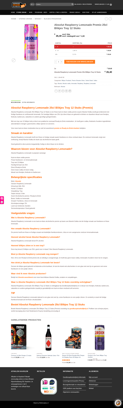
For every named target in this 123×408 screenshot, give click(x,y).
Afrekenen (92, 381)
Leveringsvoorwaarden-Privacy (73, 381)
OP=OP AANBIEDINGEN (99, 12)
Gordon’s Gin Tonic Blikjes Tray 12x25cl (97, 356)
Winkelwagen (93, 384)
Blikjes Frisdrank (52, 19)
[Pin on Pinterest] (66, 91)
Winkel (91, 388)
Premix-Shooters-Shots (78, 80)
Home (13, 12)
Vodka (95, 80)
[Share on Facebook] (56, 91)
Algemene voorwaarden (71, 392)
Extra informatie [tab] (28, 102)
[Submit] (72, 4)
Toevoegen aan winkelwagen (79, 62)
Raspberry (80, 83)
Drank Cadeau (75, 12)
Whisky (38, 19)
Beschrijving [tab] (16, 102)
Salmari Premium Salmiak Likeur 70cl (48, 355)
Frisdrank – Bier (41, 12)
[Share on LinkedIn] (69, 91)
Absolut (60, 83)
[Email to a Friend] (63, 91)
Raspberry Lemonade (90, 83)
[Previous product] (110, 18)
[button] (83, 4)
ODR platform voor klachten (72, 388)
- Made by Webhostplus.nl (41, 403)
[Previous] (11, 345)
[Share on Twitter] (59, 91)
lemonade (74, 83)
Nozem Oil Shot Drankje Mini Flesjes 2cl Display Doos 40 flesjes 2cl (73, 356)
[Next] (111, 345)
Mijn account (93, 377)
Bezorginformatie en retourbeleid (74, 384)
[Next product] (106, 18)
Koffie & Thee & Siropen (58, 12)
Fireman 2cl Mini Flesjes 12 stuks (21, 355)
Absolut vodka (67, 83)
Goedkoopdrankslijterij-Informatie (74, 377)
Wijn (30, 12)
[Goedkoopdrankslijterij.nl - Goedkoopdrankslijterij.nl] (19, 5)
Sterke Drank (21, 12)
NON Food (85, 12)
